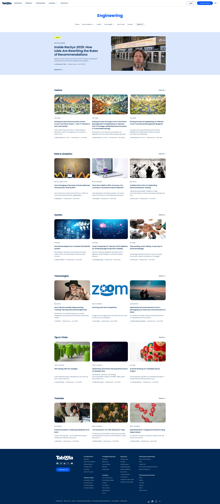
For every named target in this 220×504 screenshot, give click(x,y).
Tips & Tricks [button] (121, 24)
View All (161, 90)
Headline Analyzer (89, 488)
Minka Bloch (59, 198)
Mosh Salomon (60, 137)
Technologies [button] (108, 24)
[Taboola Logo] (7, 3)
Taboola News (40, 3)
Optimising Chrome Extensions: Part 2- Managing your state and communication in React (148, 309)
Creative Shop (88, 467)
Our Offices (105, 485)
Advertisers (18, 3)
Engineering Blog (125, 467)
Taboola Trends (89, 478)
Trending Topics (88, 483)
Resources (64, 3)
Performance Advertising (147, 456)
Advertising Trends (89, 480)
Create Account (205, 3)
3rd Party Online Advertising (84, 501)
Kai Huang (96, 198)
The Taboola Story (107, 478)
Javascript (134, 304)
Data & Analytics (61, 181)
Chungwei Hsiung (98, 259)
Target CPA (142, 464)
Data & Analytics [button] (87, 24)
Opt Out (73, 501)
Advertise (86, 459)
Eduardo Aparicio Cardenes (138, 321)
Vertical (141, 485)
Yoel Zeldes (97, 321)
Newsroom (105, 462)
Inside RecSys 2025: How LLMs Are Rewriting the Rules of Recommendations (76, 51)
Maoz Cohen (134, 198)
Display (141, 480)
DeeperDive (105, 469)
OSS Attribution (115, 501)
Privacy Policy (123, 501)
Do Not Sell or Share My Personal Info (101, 501)
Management (106, 490)
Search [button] (139, 24)
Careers (104, 483)
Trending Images (88, 485)
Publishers (28, 3)
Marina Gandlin (98, 441)
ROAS (140, 462)
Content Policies (125, 474)
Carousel (141, 483)
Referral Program (88, 472)
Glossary (123, 462)
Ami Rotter (59, 441)
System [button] (99, 24)
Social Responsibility (108, 480)
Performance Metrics (145, 459)
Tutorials (58, 426)
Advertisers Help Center (127, 479)
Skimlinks (104, 467)
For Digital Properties (109, 456)
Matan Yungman (60, 259)
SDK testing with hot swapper (66, 369)
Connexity (86, 469)
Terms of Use (67, 501)
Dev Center (124, 472)
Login (191, 3)
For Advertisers (88, 456)
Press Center (105, 488)
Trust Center (124, 477)
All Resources (124, 459)
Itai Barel (58, 321)
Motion (141, 488)
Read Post (57, 70)
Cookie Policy (59, 501)
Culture (57, 118)
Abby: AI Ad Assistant (89, 462)
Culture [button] (77, 24)
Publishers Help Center (127, 482)
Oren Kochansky (60, 382)
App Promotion (143, 490)
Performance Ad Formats (147, 475)
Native (141, 478)
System (57, 242)
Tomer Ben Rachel (136, 382)
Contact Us (63, 470)
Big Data (133, 181)
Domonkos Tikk (61, 64)
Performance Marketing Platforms (148, 467)
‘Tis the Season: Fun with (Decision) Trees (108, 430)
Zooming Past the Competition (104, 307)
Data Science (97, 181)
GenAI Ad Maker (88, 464)
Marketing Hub (125, 464)
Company (52, 3)
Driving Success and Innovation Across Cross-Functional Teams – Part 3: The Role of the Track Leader (72, 123)
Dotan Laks (134, 259)
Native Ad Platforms (144, 469)
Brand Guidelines (125, 469)
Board (104, 493)
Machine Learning (59, 43)
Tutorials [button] (129, 24)
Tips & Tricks (59, 365)
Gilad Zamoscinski (98, 382)
